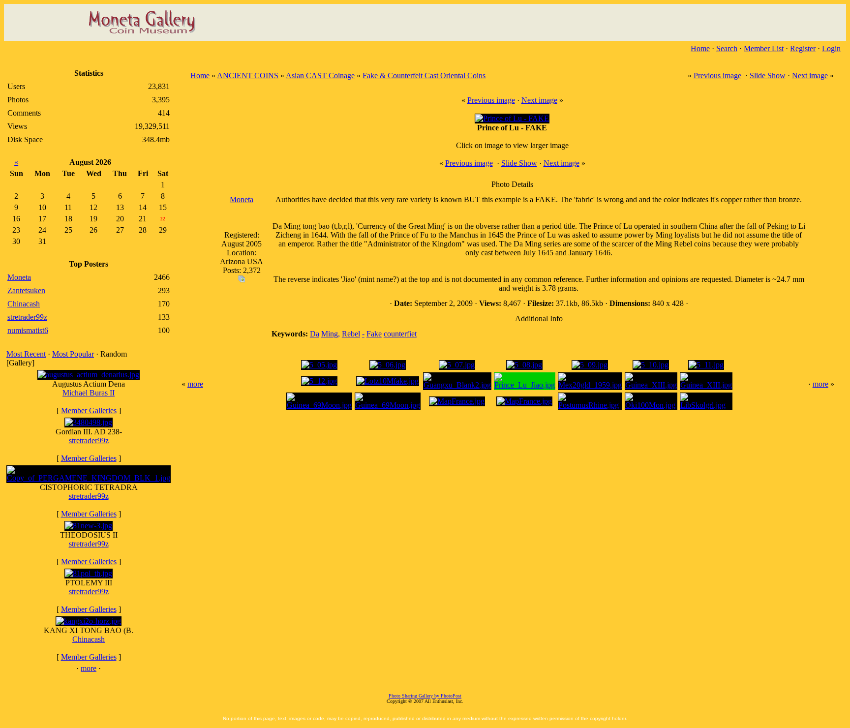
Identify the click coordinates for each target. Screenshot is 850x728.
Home (700, 48)
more (88, 668)
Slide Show (768, 75)
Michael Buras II (88, 393)
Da (314, 334)
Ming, (330, 334)
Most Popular (73, 354)
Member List (764, 48)
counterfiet (400, 334)
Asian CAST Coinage (320, 75)
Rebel (351, 334)
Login (831, 48)
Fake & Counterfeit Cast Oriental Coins (424, 75)
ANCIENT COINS (247, 75)
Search (726, 48)
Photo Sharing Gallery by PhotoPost (425, 695)
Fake (374, 334)
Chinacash (88, 639)
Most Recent (26, 354)
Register (803, 48)
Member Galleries (89, 410)
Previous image (717, 75)
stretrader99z (89, 440)
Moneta (241, 199)
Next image (810, 75)
